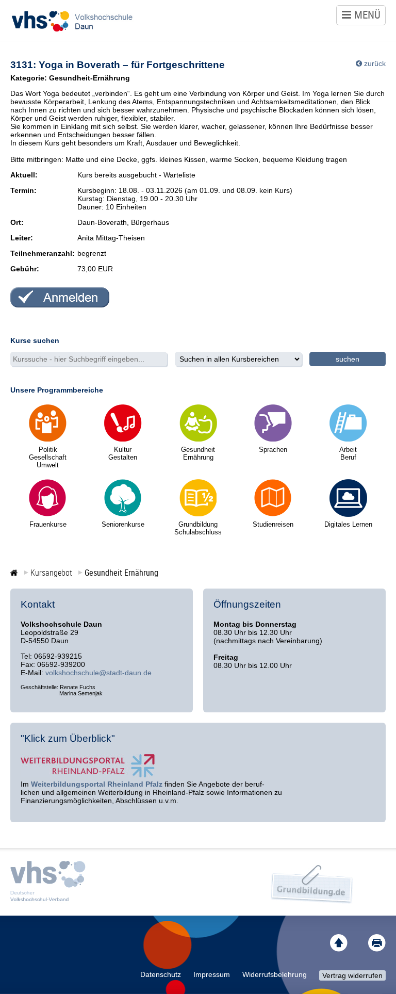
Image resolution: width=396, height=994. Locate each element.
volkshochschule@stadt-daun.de (98, 673)
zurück (375, 63)
